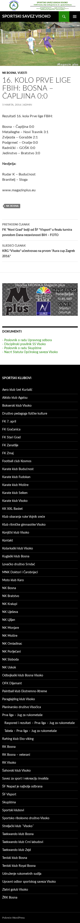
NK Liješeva (10, 612)
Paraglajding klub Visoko (18, 699)
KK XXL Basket (12, 508)
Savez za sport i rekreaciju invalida (25, 778)
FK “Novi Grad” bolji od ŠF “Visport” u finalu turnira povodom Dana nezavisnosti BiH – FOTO (37, 230)
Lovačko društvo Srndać (18, 564)
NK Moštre (9, 635)
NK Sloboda (10, 659)
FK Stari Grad (11, 437)
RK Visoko (9, 762)
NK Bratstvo (10, 596)
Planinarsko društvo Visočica (21, 707)
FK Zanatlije (10, 445)
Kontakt (7, 540)
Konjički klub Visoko (15, 532)
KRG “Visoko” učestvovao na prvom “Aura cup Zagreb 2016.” (38, 251)
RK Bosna (9, 746)
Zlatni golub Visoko (15, 889)
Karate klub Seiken (15, 493)
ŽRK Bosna (9, 897)
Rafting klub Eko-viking (18, 739)
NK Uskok (9, 667)
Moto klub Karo (13, 580)
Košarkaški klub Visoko (17, 548)
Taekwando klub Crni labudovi (22, 842)
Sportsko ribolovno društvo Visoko (25, 818)
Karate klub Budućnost (18, 469)
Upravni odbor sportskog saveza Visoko (29, 881)
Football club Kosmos (16, 461)
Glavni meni (74, 16)
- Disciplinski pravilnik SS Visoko (24, 344)
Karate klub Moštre (15, 485)
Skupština (9, 802)
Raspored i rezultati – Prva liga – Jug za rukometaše (39, 723)
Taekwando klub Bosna (18, 834)
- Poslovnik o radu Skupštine (21, 348)
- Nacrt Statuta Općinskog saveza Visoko (30, 352)
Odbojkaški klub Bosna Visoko (22, 675)
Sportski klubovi (13, 810)
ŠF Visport (9, 794)
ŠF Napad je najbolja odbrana (22, 786)
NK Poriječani (11, 651)
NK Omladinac (12, 643)
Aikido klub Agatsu (15, 397)
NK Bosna (9, 73)
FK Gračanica (11, 429)
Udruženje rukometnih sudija (21, 873)
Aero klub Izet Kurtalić (17, 389)
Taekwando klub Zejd (16, 850)
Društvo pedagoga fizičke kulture (24, 413)
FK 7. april (9, 421)
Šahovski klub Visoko (16, 770)
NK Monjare (10, 627)
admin (27, 104)
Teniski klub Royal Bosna (19, 865)
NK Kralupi (9, 604)
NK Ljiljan (8, 620)
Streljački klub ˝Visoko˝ (18, 826)
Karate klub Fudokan (16, 477)
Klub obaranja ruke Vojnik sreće (23, 516)
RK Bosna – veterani (16, 754)
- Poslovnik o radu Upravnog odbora (27, 340)
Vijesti (22, 73)
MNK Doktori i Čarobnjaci (20, 572)
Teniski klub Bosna (14, 858)
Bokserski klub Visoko (17, 405)
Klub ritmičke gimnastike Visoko (24, 524)
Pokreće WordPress (13, 917)
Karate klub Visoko (15, 500)
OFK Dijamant (12, 683)
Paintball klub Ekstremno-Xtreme (24, 691)
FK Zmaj (8, 453)
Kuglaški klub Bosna (15, 556)
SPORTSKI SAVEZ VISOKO (26, 17)
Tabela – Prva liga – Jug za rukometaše (30, 731)
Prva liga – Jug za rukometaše (22, 715)
